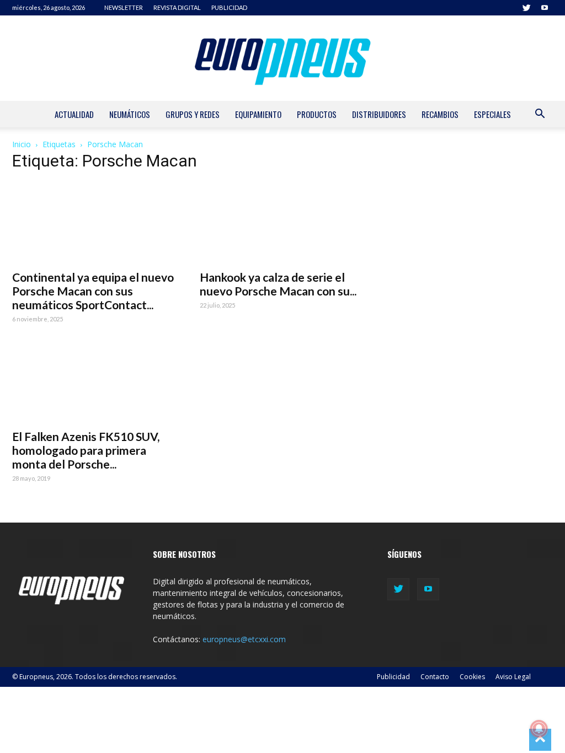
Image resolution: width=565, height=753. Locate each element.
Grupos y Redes (193, 114)
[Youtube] (544, 7)
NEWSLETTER (123, 7)
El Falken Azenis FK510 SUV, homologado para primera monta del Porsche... (85, 450)
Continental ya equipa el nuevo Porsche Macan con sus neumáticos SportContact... (93, 290)
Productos (317, 114)
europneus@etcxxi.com (244, 639)
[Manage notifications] (539, 729)
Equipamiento (258, 114)
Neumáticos (129, 114)
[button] (539, 115)
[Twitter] (526, 7)
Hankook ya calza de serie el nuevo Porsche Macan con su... (278, 284)
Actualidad (74, 114)
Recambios (440, 114)
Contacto (434, 676)
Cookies (472, 676)
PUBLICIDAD (229, 7)
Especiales (492, 114)
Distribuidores (379, 114)
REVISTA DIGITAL (177, 7)
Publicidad (393, 676)
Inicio (21, 144)
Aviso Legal (513, 676)
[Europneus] (282, 58)
